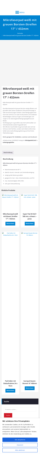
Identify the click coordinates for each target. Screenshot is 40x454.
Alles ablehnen (20, 450)
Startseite (20, 33)
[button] (22, 12)
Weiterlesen (10, 223)
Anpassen (20, 445)
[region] (20, 436)
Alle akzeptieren (20, 440)
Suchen (8, 415)
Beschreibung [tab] (8, 152)
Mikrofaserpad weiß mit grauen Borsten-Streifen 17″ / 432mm (21, 35)
